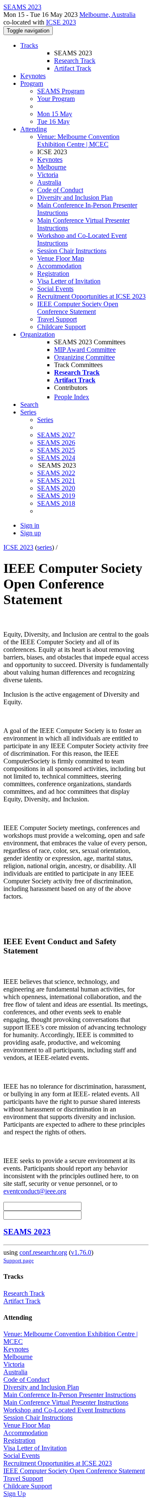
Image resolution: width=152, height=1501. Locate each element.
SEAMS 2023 (27, 1231)
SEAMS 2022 (56, 473)
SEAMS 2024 (56, 457)
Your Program (56, 98)
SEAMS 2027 (56, 435)
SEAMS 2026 (56, 442)
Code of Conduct (60, 189)
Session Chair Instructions (71, 250)
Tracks (29, 45)
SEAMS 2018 (56, 503)
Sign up (30, 533)
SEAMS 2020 (56, 488)
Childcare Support (61, 326)
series (44, 547)
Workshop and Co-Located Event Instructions (64, 1410)
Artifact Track (72, 68)
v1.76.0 (81, 1252)
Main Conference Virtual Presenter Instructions (65, 1402)
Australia (49, 182)
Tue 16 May (53, 121)
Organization (37, 334)
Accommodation (59, 266)
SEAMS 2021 (56, 480)
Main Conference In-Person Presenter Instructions (69, 1394)
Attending (33, 129)
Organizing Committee (84, 357)
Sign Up (14, 1493)
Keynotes (33, 75)
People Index (71, 396)
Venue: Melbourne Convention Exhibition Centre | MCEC (78, 140)
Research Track (74, 60)
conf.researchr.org (43, 1252)
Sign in (29, 525)
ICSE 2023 (61, 22)
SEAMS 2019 (56, 495)
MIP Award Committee (85, 349)
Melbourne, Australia (107, 14)
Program (31, 83)
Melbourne (51, 167)
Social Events (55, 288)
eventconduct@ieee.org (34, 1191)
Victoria (47, 174)
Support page (18, 1260)
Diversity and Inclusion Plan (75, 197)
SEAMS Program (60, 91)
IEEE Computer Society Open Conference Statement (77, 307)
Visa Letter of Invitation (68, 281)
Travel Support (57, 319)
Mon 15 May (54, 113)
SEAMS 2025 (56, 450)
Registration (53, 273)
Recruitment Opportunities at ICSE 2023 (91, 296)
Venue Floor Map (60, 258)
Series (45, 419)
